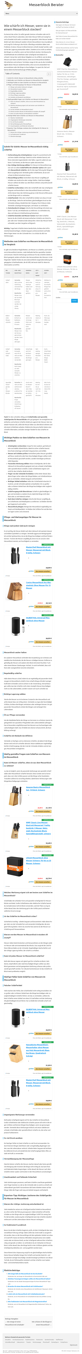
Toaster (28, 1342)
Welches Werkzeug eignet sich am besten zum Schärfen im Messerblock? (27, 106)
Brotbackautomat (18, 1339)
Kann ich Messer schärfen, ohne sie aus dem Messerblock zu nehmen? (28, 102)
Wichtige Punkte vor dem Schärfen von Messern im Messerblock (27, 82)
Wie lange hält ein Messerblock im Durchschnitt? (25, 1274)
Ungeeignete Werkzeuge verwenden (21, 120)
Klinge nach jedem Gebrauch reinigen (21, 87)
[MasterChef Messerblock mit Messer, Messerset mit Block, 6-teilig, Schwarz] (67, 167)
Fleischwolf (46, 1342)
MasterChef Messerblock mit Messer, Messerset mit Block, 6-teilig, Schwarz (38, 550)
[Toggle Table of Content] (47, 74)
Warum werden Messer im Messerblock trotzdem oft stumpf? (28, 111)
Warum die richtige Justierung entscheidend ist (24, 132)
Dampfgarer (55, 1342)
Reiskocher (39, 1339)
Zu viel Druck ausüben (17, 122)
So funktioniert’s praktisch (18, 134)
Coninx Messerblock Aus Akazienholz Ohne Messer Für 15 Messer (38, 585)
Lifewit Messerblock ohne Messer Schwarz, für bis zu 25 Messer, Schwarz (38, 860)
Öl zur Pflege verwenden (18, 95)
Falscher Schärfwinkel (17, 118)
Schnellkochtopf (10, 1342)
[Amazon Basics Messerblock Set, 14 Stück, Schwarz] (67, 122)
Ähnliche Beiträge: (16, 136)
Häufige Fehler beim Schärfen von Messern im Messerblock (26, 115)
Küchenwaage (37, 1342)
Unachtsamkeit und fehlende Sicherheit (22, 126)
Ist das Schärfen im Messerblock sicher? (22, 109)
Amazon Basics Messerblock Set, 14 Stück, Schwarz (66, 133)
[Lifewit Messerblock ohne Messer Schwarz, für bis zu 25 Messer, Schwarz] (67, 259)
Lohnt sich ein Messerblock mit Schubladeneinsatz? (26, 1294)
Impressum (73, 1345)
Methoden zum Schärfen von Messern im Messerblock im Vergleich (28, 80)
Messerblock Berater (46, 5)
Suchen (58, 297)
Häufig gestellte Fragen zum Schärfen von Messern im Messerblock (28, 99)
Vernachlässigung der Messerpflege (21, 124)
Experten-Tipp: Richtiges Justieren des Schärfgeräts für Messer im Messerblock (28, 129)
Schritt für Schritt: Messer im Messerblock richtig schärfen (25, 78)
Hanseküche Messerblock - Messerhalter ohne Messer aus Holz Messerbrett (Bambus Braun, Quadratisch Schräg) (38, 1050)
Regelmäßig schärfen (17, 91)
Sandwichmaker (49, 1339)
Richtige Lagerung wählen (18, 93)
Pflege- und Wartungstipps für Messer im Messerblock (24, 84)
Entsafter (8, 1339)
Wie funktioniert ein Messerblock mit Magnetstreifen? (27, 1301)
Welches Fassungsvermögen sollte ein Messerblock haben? (29, 1279)
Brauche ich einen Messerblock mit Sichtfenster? (25, 1286)
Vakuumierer (21, 1342)
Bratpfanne (64, 1342)
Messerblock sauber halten (18, 89)
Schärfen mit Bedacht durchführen (21, 97)
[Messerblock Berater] (8, 9)
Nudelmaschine (29, 1339)
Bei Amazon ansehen (43, 571)
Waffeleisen (59, 1339)
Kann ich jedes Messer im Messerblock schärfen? (24, 113)
